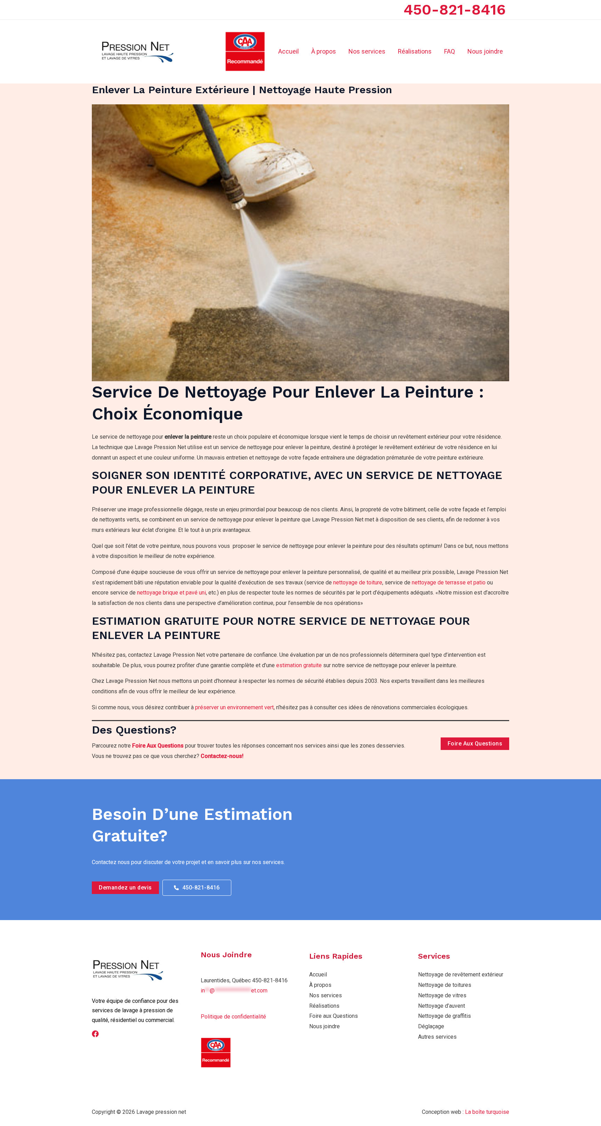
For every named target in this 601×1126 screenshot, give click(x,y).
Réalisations (415, 51)
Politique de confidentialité (233, 1016)
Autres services (437, 1036)
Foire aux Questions (333, 1016)
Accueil (288, 51)
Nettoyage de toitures (444, 985)
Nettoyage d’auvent (441, 1006)
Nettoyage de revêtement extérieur (460, 974)
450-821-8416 (454, 9)
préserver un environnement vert (234, 707)
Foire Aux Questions (158, 745)
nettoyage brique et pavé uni (171, 592)
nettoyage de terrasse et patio (449, 582)
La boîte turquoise (487, 1112)
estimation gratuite (299, 665)
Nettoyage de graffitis (444, 1016)
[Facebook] (95, 1033)
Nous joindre (485, 51)
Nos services (366, 51)
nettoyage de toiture (357, 582)
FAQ (449, 51)
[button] (125, 887)
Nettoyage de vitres (442, 995)
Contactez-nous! (222, 756)
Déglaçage (431, 1026)
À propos (323, 51)
